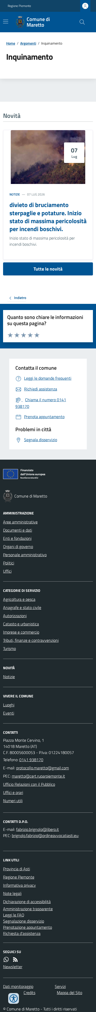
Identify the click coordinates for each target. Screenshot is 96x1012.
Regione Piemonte (19, 6)
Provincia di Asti (16, 869)
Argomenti (28, 43)
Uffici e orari (13, 792)
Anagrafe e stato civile (22, 607)
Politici (8, 563)
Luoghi (8, 705)
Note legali (12, 893)
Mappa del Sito (69, 992)
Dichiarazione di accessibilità (27, 902)
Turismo (9, 648)
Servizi (60, 986)
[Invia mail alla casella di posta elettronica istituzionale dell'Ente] (42, 768)
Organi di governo (18, 546)
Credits (29, 992)
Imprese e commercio (21, 632)
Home (10, 43)
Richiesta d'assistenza (21, 933)
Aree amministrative (20, 522)
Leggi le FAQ (13, 915)
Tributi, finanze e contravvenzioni (31, 640)
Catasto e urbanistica (21, 624)
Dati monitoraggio (18, 986)
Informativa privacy (19, 885)
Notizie (14, 194)
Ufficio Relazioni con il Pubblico (29, 784)
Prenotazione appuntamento (27, 927)
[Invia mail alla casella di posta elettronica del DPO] (37, 829)
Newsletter (12, 967)
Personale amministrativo (25, 555)
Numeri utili (13, 801)
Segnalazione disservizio (23, 921)
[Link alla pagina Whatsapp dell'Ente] (6, 959)
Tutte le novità (48, 268)
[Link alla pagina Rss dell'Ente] (15, 959)
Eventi (8, 713)
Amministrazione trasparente (28, 909)
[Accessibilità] (13, 998)
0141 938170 (31, 760)
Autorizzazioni (15, 616)
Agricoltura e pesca (19, 599)
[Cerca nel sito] (80, 22)
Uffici (7, 571)
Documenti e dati (17, 530)
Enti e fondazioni (17, 538)
